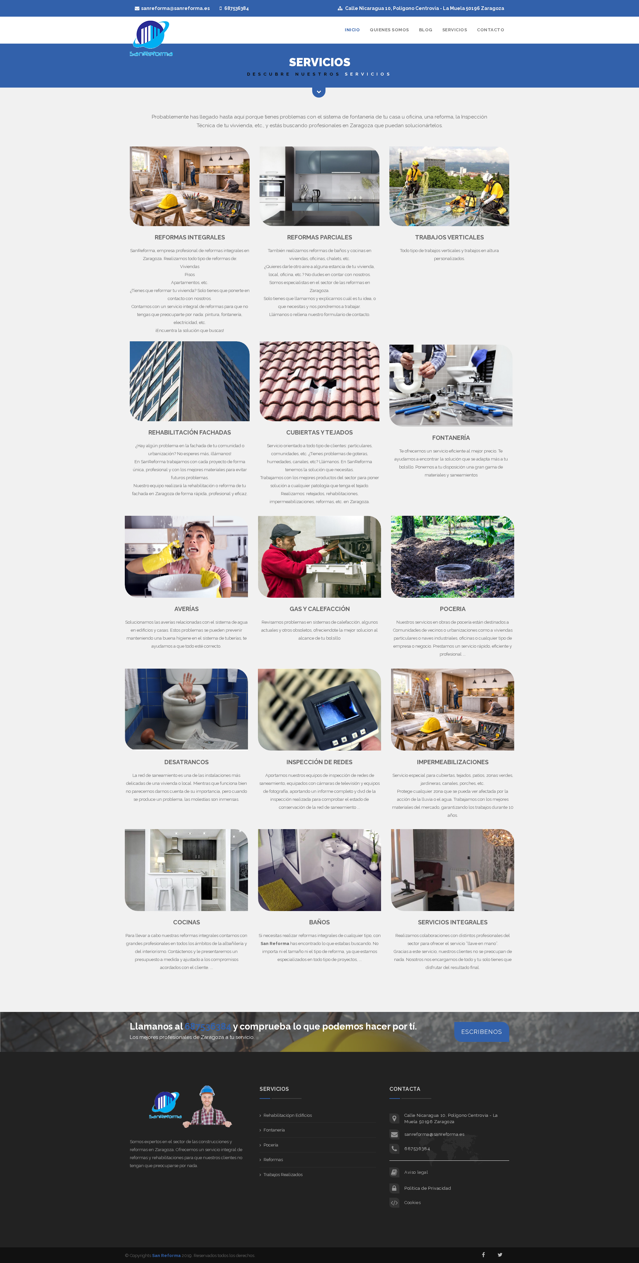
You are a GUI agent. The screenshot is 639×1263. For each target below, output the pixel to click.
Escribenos (481, 1031)
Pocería (271, 1144)
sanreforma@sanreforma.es (175, 8)
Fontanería (274, 1129)
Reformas (273, 1159)
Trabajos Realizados (283, 1174)
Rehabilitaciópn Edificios (288, 1115)
